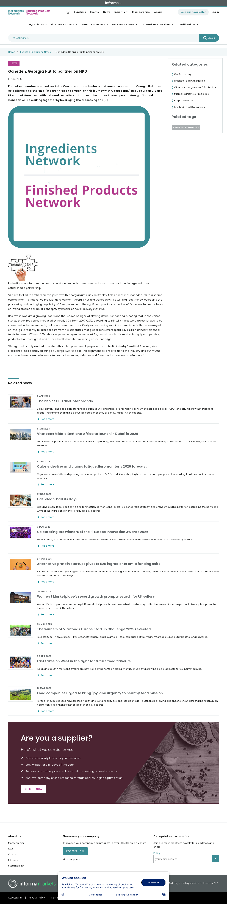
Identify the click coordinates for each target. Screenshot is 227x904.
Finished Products (62, 24)
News (106, 12)
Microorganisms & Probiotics (191, 94)
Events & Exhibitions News (35, 52)
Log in (215, 12)
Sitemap (13, 860)
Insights (119, 12)
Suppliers (80, 12)
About (158, 12)
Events (94, 12)
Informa (113, 2)
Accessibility (15, 897)
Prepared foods (183, 100)
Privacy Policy (37, 897)
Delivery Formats (123, 24)
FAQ (10, 848)
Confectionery (182, 74)
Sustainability (16, 865)
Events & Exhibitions (186, 127)
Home (11, 52)
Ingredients (36, 24)
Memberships (141, 12)
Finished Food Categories (189, 80)
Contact (13, 854)
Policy (156, 853)
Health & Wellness (93, 24)
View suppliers (71, 859)
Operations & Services (156, 24)
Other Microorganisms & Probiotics (195, 87)
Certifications (186, 24)
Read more (48, 419)
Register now (33, 789)
